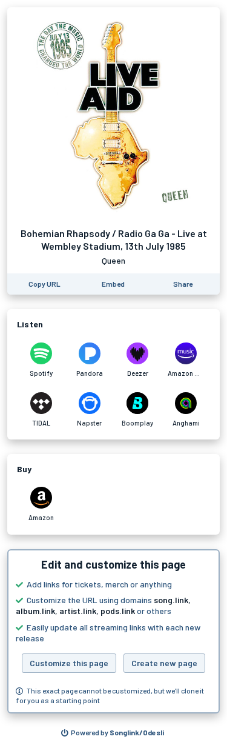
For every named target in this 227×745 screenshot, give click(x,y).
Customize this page (69, 663)
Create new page (164, 663)
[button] (113, 632)
